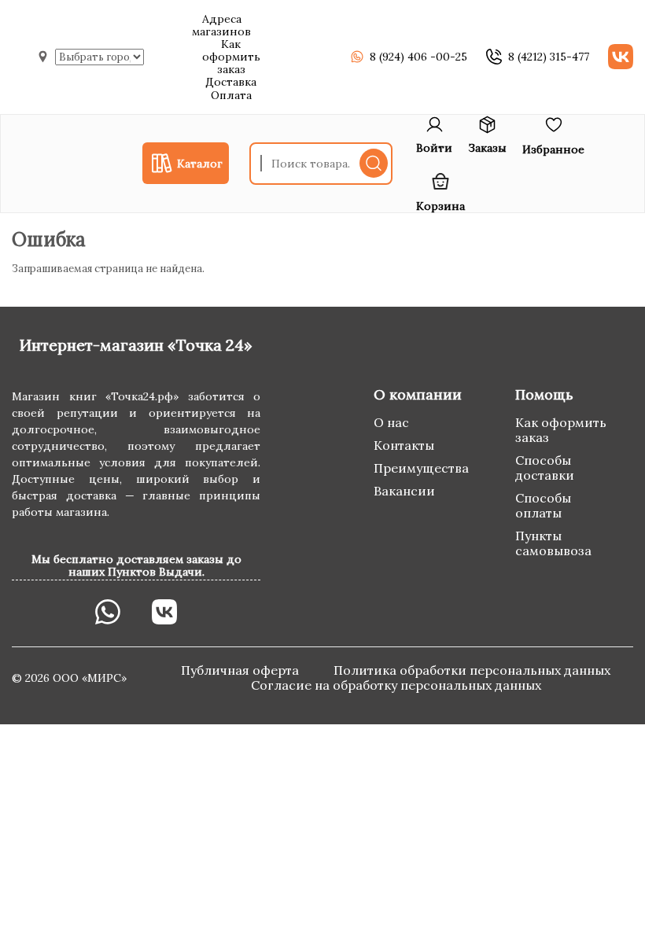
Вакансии (404, 491)
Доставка (230, 82)
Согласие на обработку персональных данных (396, 685)
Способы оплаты (543, 505)
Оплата (231, 95)
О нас (391, 422)
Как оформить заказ (231, 56)
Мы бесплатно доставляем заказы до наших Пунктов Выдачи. (136, 565)
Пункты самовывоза (553, 543)
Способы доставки (544, 467)
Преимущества (421, 468)
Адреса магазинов (221, 25)
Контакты (404, 445)
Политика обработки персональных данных (472, 670)
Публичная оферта (241, 670)
